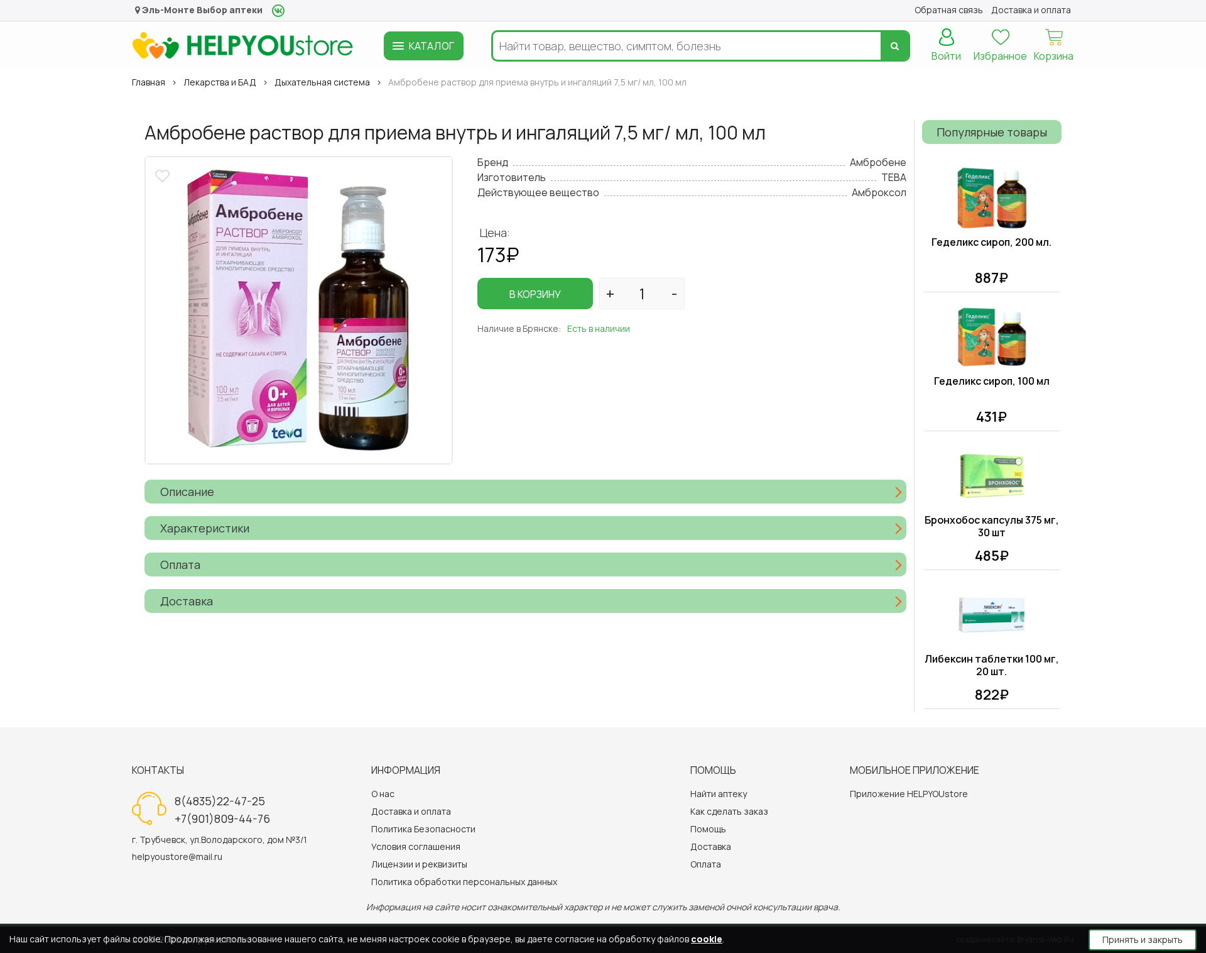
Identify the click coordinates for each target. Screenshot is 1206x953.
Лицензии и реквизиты (419, 864)
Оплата (705, 864)
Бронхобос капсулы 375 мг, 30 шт (992, 526)
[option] (298, 310)
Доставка (710, 846)
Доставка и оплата (411, 811)
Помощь (708, 829)
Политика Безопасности (423, 829)
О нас (382, 794)
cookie (706, 939)
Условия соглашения (415, 846)
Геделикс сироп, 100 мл (992, 381)
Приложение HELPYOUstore (909, 794)
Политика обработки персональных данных (464, 882)
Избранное (1000, 56)
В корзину (535, 294)
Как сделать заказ (729, 811)
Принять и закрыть (1142, 939)
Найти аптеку (718, 794)
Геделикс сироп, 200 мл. (991, 242)
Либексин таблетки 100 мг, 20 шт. (992, 665)
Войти (946, 56)
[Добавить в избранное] (164, 174)
